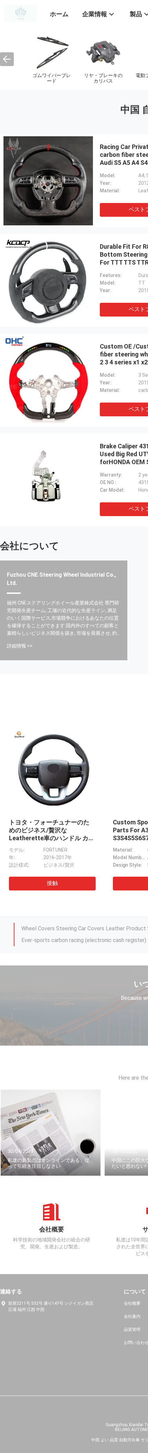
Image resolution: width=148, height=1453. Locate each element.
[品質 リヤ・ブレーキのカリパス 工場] (103, 52)
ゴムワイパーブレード (51, 78)
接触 (52, 883)
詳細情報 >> (20, 646)
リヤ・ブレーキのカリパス (103, 78)
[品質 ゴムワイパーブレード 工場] (51, 52)
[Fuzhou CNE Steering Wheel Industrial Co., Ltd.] (20, 13)
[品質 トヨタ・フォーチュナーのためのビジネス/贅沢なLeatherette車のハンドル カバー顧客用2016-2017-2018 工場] (52, 768)
